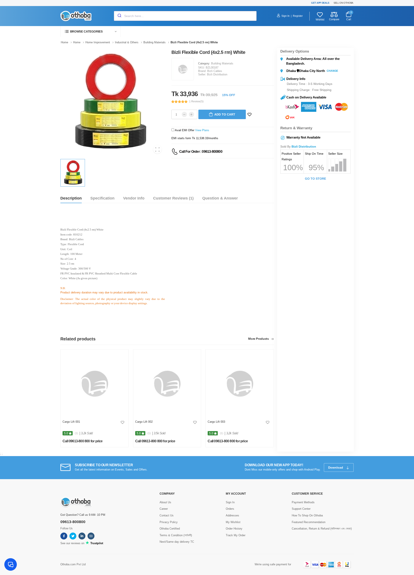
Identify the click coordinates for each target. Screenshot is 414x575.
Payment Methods (303, 502)
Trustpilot (96, 543)
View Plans (202, 130)
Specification (102, 198)
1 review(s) (196, 101)
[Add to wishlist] (122, 422)
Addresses (232, 515)
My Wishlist (233, 522)
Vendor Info (133, 198)
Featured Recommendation (308, 522)
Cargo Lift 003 (216, 421)
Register (298, 15)
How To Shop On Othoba (307, 515)
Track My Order (235, 535)
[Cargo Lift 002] (167, 383)
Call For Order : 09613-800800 (200, 151)
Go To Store (315, 178)
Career (164, 508)
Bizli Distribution (217, 74)
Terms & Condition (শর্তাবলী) (176, 535)
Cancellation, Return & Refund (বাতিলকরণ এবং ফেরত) (322, 528)
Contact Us (167, 515)
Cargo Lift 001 (71, 421)
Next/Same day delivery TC (177, 541)
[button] (90, 31)
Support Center (301, 508)
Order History (234, 528)
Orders (230, 508)
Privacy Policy (169, 522)
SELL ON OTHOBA (343, 3)
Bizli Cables (214, 71)
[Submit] (119, 16)
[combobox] (185, 16)
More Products (259, 338)
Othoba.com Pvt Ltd (73, 564)
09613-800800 (72, 522)
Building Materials (222, 63)
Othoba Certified (170, 528)
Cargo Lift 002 (144, 421)
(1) (76, 433)
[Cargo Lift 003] (239, 383)
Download (336, 467)
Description (71, 198)
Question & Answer (220, 198)
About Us (165, 502)
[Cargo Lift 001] (94, 383)
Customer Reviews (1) (173, 198)
